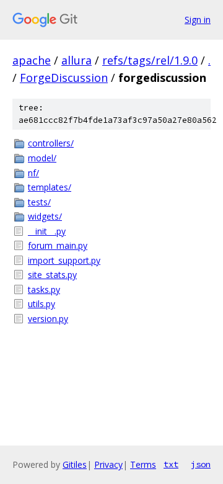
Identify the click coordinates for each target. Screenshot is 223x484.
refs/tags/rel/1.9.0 (150, 60)
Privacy (108, 464)
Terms (143, 464)
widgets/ (45, 216)
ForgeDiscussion (64, 77)
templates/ (49, 187)
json (201, 464)
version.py (48, 319)
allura (76, 60)
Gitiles (75, 464)
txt (171, 464)
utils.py (41, 304)
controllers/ (51, 143)
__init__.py (47, 231)
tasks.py (44, 289)
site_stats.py (52, 274)
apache (31, 60)
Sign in (198, 19)
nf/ (33, 173)
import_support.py (64, 260)
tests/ (39, 202)
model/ (42, 158)
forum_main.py (57, 245)
